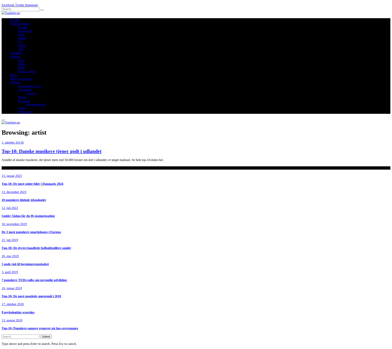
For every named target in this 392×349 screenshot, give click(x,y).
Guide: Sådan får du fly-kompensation (28, 216)
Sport (13, 75)
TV (20, 42)
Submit (46, 336)
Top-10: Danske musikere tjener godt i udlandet (51, 151)
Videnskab (25, 112)
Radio (22, 45)
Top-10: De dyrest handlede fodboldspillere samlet (36, 248)
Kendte (22, 27)
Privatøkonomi (35, 104)
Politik (22, 97)
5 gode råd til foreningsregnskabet (25, 264)
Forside (14, 20)
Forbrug (15, 56)
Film (21, 34)
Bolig (21, 64)
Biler (21, 60)
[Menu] (3, 120)
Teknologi (24, 90)
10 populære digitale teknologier (24, 200)
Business (23, 101)
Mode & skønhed (21, 79)
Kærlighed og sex (29, 86)
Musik (22, 38)
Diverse (15, 82)
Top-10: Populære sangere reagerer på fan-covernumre (40, 328)
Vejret (22, 108)
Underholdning (19, 23)
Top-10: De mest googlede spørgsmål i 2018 (31, 296)
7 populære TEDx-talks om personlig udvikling (34, 280)
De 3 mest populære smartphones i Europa (31, 232)
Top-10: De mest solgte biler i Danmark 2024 (32, 184)
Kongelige (24, 31)
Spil (20, 49)
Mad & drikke (27, 71)
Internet (31, 93)
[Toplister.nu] (11, 13)
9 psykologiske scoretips (18, 312)
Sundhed (15, 53)
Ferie (21, 67)
